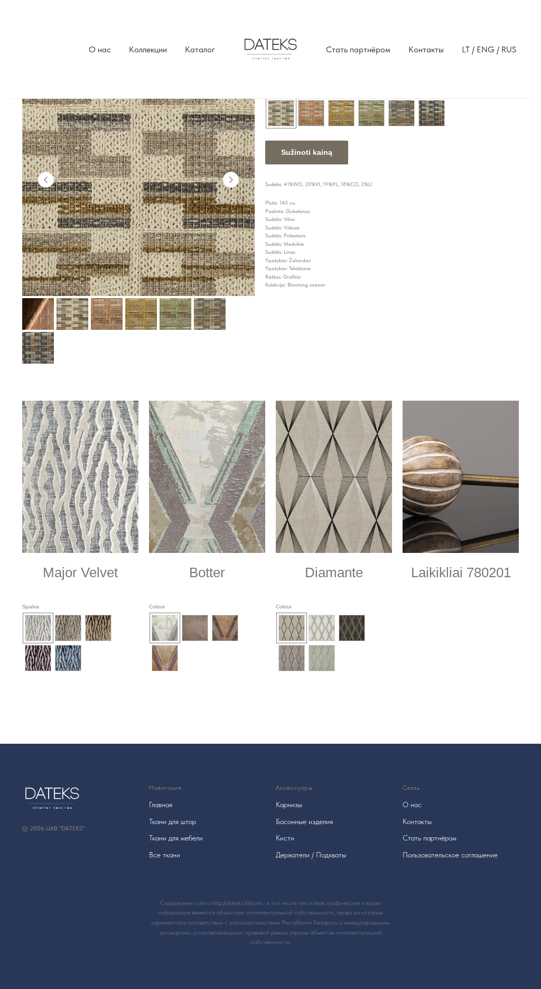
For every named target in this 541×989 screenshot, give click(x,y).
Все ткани (164, 855)
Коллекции (148, 49)
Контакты (426, 49)
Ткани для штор (172, 821)
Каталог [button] (200, 49)
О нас (100, 49)
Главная (160, 804)
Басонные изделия (304, 821)
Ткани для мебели (176, 838)
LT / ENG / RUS (489, 49)
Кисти (285, 838)
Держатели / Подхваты (311, 855)
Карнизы (289, 804)
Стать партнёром (358, 49)
